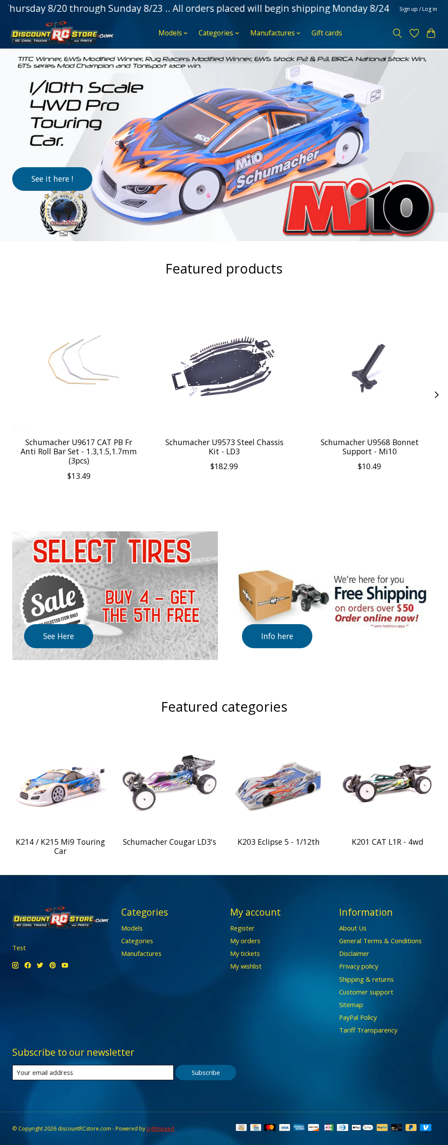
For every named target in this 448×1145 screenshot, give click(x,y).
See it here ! (52, 178)
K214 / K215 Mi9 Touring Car (60, 846)
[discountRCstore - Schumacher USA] (62, 33)
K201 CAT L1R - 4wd (388, 841)
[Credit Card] (255, 1128)
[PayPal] (382, 1128)
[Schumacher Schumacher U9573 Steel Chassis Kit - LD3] (224, 364)
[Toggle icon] (397, 33)
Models (132, 928)
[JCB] (328, 1128)
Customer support (366, 991)
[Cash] (241, 1128)
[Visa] (284, 1128)
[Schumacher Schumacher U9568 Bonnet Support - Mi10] (369, 364)
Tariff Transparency (368, 1030)
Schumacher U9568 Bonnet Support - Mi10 (369, 447)
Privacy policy (358, 966)
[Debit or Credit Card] (396, 1128)
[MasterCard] (270, 1128)
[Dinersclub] (342, 1128)
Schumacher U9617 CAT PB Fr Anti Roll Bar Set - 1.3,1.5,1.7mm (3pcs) (79, 451)
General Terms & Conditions (380, 940)
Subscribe (206, 1072)
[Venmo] (425, 1128)
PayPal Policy (358, 1017)
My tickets (245, 953)
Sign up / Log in (418, 9)
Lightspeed (160, 1128)
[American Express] (299, 1128)
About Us (353, 928)
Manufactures (141, 953)
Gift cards (327, 33)
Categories (137, 940)
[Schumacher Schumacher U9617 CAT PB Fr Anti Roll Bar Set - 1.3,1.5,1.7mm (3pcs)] (79, 364)
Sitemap (351, 1004)
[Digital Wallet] (362, 1128)
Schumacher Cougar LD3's (169, 841)
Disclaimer (354, 953)
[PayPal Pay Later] (411, 1128)
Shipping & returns (366, 979)
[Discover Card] (313, 1128)
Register (242, 928)
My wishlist (246, 966)
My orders (245, 940)
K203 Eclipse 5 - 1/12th (279, 841)
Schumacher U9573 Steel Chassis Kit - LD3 (224, 447)
